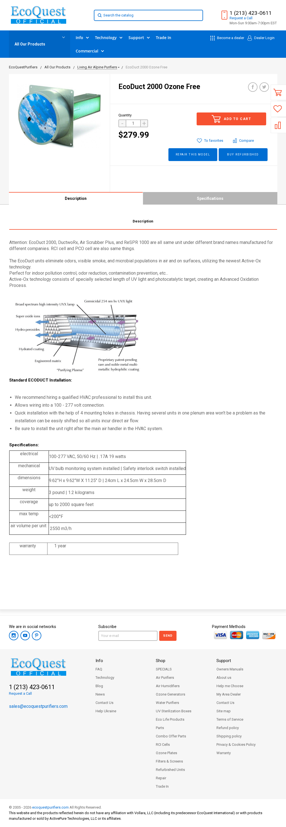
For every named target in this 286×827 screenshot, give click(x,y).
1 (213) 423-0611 (251, 13)
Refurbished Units (170, 770)
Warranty (223, 753)
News (100, 694)
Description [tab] (76, 198)
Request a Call (20, 693)
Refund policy (227, 728)
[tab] (143, 222)
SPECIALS (164, 669)
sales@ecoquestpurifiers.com (38, 706)
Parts (160, 728)
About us (223, 677)
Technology (105, 677)
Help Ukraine (106, 711)
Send (168, 635)
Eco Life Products (170, 719)
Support (223, 660)
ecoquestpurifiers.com (50, 807)
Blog (99, 686)
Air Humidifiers (168, 686)
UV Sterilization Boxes (173, 711)
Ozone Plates (166, 753)
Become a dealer (230, 38)
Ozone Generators (170, 694)
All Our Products (30, 44)
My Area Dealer (228, 694)
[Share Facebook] (253, 87)
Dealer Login (264, 38)
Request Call (241, 18)
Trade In (162, 786)
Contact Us (104, 703)
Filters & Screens (169, 761)
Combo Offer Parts (171, 736)
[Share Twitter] (264, 87)
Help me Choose (229, 686)
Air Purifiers (165, 677)
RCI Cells (163, 744)
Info (99, 660)
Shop (160, 660)
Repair (161, 778)
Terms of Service (229, 719)
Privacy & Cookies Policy (236, 744)
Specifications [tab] (210, 198)
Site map (223, 711)
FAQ (99, 669)
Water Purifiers (167, 703)
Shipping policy (229, 736)
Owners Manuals (229, 669)
